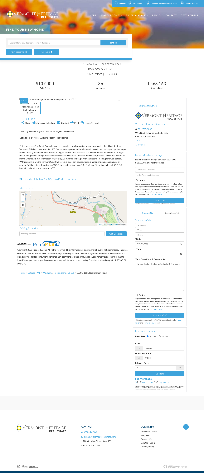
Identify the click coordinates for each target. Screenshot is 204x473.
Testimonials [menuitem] (189, 15)
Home (22, 272)
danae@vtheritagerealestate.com (164, 3)
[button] (113, 42)
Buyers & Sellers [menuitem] (136, 15)
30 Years (153, 336)
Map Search (45, 52)
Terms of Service (149, 323)
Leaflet (100, 224)
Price (137, 343)
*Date (138, 239)
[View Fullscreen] (23, 205)
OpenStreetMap (112, 224)
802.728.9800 (138, 3)
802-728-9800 (145, 129)
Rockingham (60, 272)
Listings (31, 272)
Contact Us (141, 140)
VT (38, 272)
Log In (187, 3)
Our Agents (141, 144)
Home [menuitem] (93, 15)
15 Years (165, 336)
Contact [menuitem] (171, 15)
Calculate (159, 373)
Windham (47, 272)
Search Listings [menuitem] (110, 15)
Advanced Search (18, 52)
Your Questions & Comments (150, 259)
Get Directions (116, 233)
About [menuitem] (156, 15)
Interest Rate (142, 363)
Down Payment (143, 353)
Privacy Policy (157, 194)
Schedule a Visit (172, 213)
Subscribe (160, 200)
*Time (138, 249)
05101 (71, 272)
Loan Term (140, 336)
